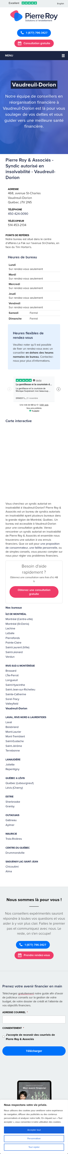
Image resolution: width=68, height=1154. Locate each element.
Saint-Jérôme (14, 746)
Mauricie (11, 833)
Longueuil (12, 680)
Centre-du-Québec (18, 847)
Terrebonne (13, 750)
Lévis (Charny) (14, 787)
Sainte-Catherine (16, 694)
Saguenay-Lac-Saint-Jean (22, 861)
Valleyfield (12, 703)
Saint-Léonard (14, 652)
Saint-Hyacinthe (15, 685)
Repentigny (12, 769)
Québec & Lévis (15, 778)
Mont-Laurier (13, 732)
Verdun (10, 656)
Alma (9, 871)
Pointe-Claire (13, 642)
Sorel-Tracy (12, 699)
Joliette (10, 764)
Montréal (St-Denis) (17, 624)
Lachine (10, 628)
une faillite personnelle (43, 547)
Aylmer (10, 825)
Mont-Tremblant (15, 736)
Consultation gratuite (36, 43)
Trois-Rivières (14, 839)
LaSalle (10, 633)
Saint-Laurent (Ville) (17, 647)
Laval (9, 722)
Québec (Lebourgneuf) (20, 783)
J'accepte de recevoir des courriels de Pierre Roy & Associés (30, 1037)
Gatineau (11, 820)
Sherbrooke (13, 801)
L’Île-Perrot (12, 675)
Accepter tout (34, 1130)
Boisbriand (12, 727)
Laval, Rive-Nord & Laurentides (26, 717)
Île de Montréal (16, 614)
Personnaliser (34, 1138)
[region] (34, 1127)
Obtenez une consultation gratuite (34, 592)
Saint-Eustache (15, 741)
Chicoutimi (12, 866)
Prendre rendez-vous (36, 955)
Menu (9, 55)
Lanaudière (13, 759)
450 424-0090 (18, 214)
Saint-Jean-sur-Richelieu (20, 689)
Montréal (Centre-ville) (19, 619)
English (60, 3)
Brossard (11, 670)
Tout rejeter (34, 1147)
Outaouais (12, 815)
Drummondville (15, 852)
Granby (10, 806)
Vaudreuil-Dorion (16, 708)
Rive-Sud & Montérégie (20, 665)
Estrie (9, 796)
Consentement (13, 1028)
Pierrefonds (13, 638)
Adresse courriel (15, 1012)
